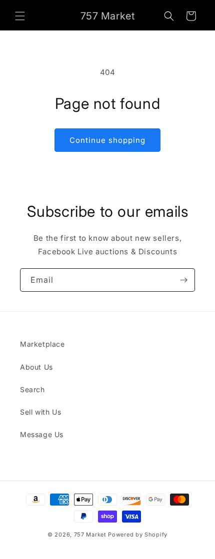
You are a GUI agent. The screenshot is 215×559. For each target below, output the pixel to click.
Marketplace (42, 344)
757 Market (90, 534)
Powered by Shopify (138, 534)
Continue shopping (108, 140)
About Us (36, 367)
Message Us (42, 434)
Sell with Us (40, 412)
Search (32, 389)
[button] (20, 16)
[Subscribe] (183, 280)
